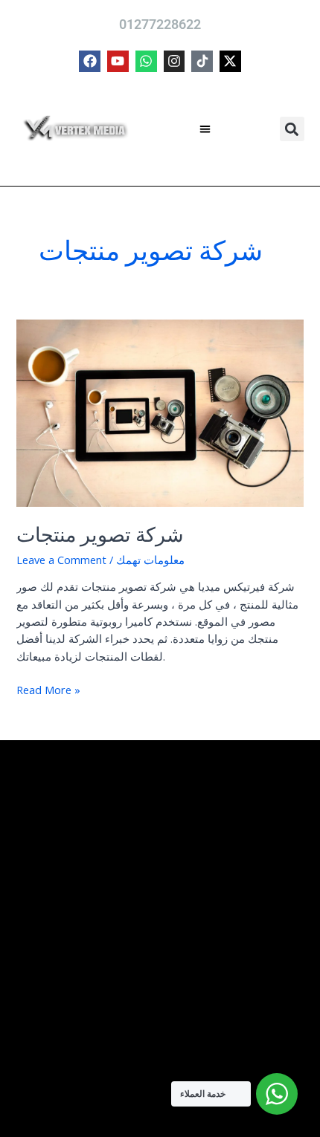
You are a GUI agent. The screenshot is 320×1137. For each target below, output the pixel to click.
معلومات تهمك (150, 559)
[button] (205, 128)
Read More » (48, 689)
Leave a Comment (61, 559)
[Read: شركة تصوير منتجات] (159, 411)
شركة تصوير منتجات (100, 534)
